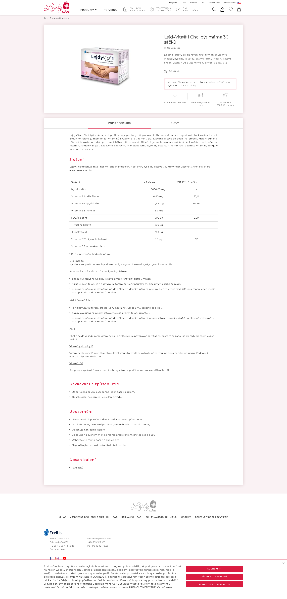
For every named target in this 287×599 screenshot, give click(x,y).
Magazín (173, 2)
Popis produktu (119, 123)
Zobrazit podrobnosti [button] (214, 584)
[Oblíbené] (231, 9)
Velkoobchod (214, 2)
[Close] (284, 563)
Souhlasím (214, 568)
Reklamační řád (131, 517)
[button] (239, 2)
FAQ (115, 517)
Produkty (87, 9)
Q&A (203, 2)
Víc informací (165, 587)
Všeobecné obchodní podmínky (89, 517)
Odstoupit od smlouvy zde (211, 517)
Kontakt (193, 2)
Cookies (186, 517)
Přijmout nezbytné (214, 576)
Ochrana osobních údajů (161, 517)
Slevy (175, 123)
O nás (62, 517)
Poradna (110, 9)
